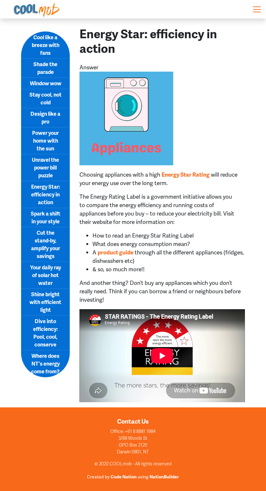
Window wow (45, 83)
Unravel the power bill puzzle (45, 167)
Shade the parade (45, 68)
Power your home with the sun (45, 140)
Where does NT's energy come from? (45, 363)
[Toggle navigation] (257, 9)
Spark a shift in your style (45, 217)
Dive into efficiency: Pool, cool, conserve (45, 332)
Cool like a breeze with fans (45, 44)
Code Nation (124, 476)
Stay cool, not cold (46, 98)
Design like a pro (45, 117)
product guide (115, 252)
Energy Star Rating (186, 174)
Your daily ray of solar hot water (45, 274)
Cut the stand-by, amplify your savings (45, 244)
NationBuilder (164, 476)
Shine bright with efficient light (45, 301)
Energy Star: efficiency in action (45, 194)
